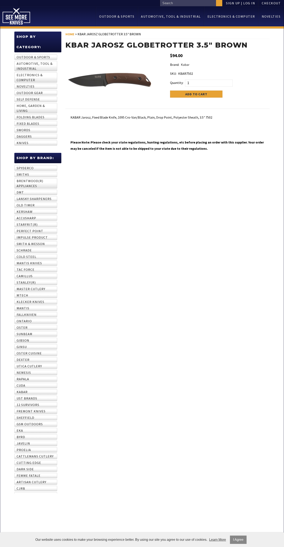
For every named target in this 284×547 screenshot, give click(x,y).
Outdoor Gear (30, 93)
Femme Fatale (29, 475)
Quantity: (176, 83)
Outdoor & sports (116, 16)
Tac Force (26, 269)
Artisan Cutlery (31, 482)
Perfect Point (30, 231)
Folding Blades (30, 117)
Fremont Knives (31, 411)
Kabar (22, 392)
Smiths (23, 174)
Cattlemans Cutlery (35, 456)
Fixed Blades (28, 123)
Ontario (24, 321)
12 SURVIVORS (28, 405)
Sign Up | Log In (240, 3)
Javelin (23, 443)
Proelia (24, 450)
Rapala (23, 379)
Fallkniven (27, 315)
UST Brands (27, 398)
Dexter (23, 360)
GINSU (22, 347)
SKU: (173, 73)
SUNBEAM (24, 334)
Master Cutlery (31, 289)
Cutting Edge (29, 463)
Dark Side (25, 469)
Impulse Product (32, 237)
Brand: (174, 65)
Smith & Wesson (31, 244)
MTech (22, 295)
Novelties (271, 16)
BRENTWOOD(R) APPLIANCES (30, 183)
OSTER (22, 327)
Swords (23, 130)
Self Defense (28, 99)
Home (69, 34)
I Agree (238, 539)
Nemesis (24, 372)
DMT (20, 192)
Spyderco (25, 168)
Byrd (21, 437)
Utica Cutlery (29, 366)
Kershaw (25, 212)
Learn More (217, 539)
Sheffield (25, 418)
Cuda (21, 385)
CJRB (21, 488)
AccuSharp (26, 218)
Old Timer (26, 205)
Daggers (24, 136)
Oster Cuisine (29, 353)
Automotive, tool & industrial (171, 16)
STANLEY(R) (26, 282)
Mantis (23, 308)
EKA (20, 430)
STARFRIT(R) (27, 224)
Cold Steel (26, 257)
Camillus (25, 276)
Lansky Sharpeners (34, 199)
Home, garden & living (31, 108)
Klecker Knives (30, 302)
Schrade (24, 250)
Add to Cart (196, 94)
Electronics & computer (231, 16)
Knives (22, 143)
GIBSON (23, 340)
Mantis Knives (29, 263)
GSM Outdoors (30, 424)
